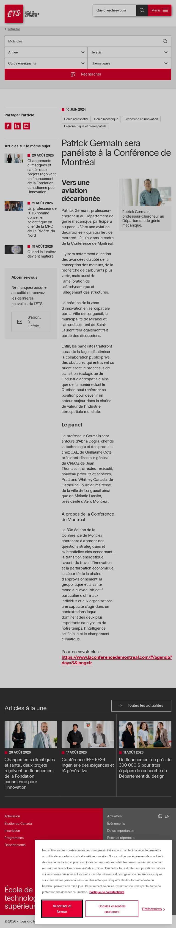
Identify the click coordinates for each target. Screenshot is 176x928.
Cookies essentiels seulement (112, 909)
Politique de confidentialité (106, 892)
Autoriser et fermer (62, 908)
